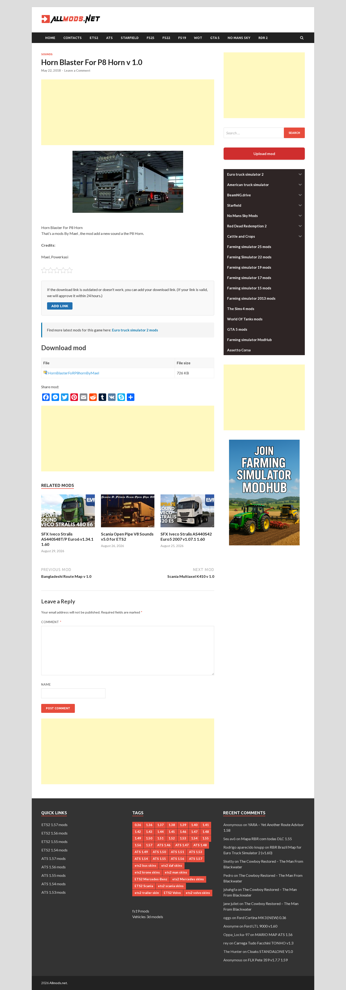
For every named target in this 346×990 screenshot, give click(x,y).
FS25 (150, 38)
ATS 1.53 (195, 852)
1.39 (183, 825)
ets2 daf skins (171, 865)
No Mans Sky (239, 38)
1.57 (149, 845)
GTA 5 (215, 38)
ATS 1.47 (182, 845)
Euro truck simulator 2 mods (135, 330)
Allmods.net (58, 983)
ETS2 (94, 38)
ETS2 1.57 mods (54, 824)
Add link (59, 306)
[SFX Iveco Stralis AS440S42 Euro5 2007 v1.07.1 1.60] (187, 528)
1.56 (138, 845)
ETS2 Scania (144, 886)
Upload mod (264, 153)
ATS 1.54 (141, 859)
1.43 (149, 832)
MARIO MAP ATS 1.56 (274, 934)
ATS (109, 38)
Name (46, 684)
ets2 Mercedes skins (188, 879)
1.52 (172, 838)
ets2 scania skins (171, 886)
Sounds (46, 54)
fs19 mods (140, 911)
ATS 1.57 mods (53, 858)
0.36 (138, 825)
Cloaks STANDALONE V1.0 (270, 951)
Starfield (130, 38)
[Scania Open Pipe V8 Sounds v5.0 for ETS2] (128, 528)
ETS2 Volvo (172, 893)
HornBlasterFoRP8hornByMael (73, 373)
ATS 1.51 (177, 852)
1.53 (183, 838)
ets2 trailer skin (147, 893)
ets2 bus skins (145, 865)
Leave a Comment (77, 70)
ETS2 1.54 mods (54, 850)
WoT (198, 38)
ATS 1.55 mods (53, 875)
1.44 (160, 832)
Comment (51, 622)
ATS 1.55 (159, 859)
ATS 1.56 (177, 859)
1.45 (172, 832)
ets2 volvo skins (198, 893)
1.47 (194, 832)
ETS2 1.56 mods (54, 833)
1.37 (160, 825)
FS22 (166, 38)
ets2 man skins (176, 872)
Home (50, 38)
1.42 (138, 832)
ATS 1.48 (200, 845)
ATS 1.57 (195, 859)
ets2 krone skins (147, 872)
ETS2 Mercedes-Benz (151, 879)
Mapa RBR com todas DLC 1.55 (266, 838)
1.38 (172, 825)
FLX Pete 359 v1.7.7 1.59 (268, 960)
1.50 (149, 838)
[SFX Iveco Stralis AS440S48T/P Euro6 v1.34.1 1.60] (68, 528)
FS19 (182, 38)
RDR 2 (263, 38)
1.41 (205, 825)
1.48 (205, 832)
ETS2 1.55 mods (54, 841)
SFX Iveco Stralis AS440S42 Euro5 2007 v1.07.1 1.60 (186, 537)
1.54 (194, 838)
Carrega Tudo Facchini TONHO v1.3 (263, 943)
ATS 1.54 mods (53, 883)
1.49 (138, 838)
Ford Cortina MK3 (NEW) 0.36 (261, 917)
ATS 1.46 (163, 845)
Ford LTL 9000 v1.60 (260, 926)
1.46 (183, 832)
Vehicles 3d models (147, 916)
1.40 (194, 825)
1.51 (160, 838)
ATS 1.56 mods (53, 867)
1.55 (205, 838)
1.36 (149, 825)
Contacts (72, 38)
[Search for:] (264, 133)
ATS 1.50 (159, 852)
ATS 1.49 (141, 852)
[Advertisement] (127, 112)
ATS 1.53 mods (53, 892)
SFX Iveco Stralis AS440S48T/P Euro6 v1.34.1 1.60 (67, 539)
